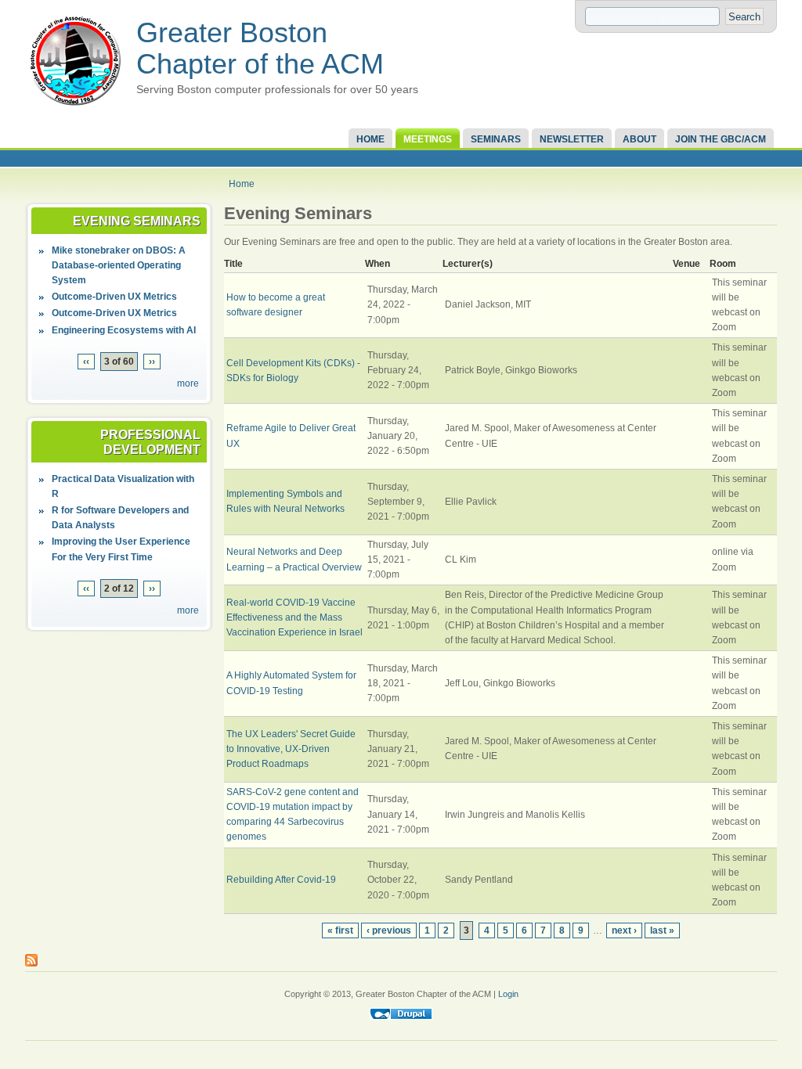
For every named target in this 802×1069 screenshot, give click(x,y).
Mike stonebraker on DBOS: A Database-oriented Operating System (119, 265)
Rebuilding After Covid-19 (281, 879)
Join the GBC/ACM (720, 139)
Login (508, 994)
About (639, 139)
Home (370, 139)
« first (340, 930)
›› (152, 361)
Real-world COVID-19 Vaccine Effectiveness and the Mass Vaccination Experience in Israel (294, 617)
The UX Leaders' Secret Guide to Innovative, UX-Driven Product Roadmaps (291, 749)
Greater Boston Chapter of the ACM (260, 48)
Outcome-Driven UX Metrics (114, 296)
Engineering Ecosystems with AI (124, 330)
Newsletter (572, 139)
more (188, 383)
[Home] (75, 106)
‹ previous (389, 930)
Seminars (496, 139)
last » (662, 930)
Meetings (427, 139)
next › (624, 930)
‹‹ (86, 361)
